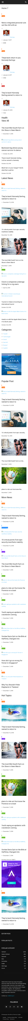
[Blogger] (6, 1006)
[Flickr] (13, 1006)
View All (5, 121)
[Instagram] (17, 1006)
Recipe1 (5, 345)
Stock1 (5, 339)
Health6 (5, 348)
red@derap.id (11, 996)
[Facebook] (10, 1006)
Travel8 (5, 334)
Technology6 (6, 336)
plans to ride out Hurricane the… (12, 489)
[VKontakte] (21, 1006)
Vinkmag (11, 37)
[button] (2, 2)
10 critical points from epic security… (13, 433)
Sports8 (5, 342)
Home (3, 6)
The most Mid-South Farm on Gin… (13, 461)
